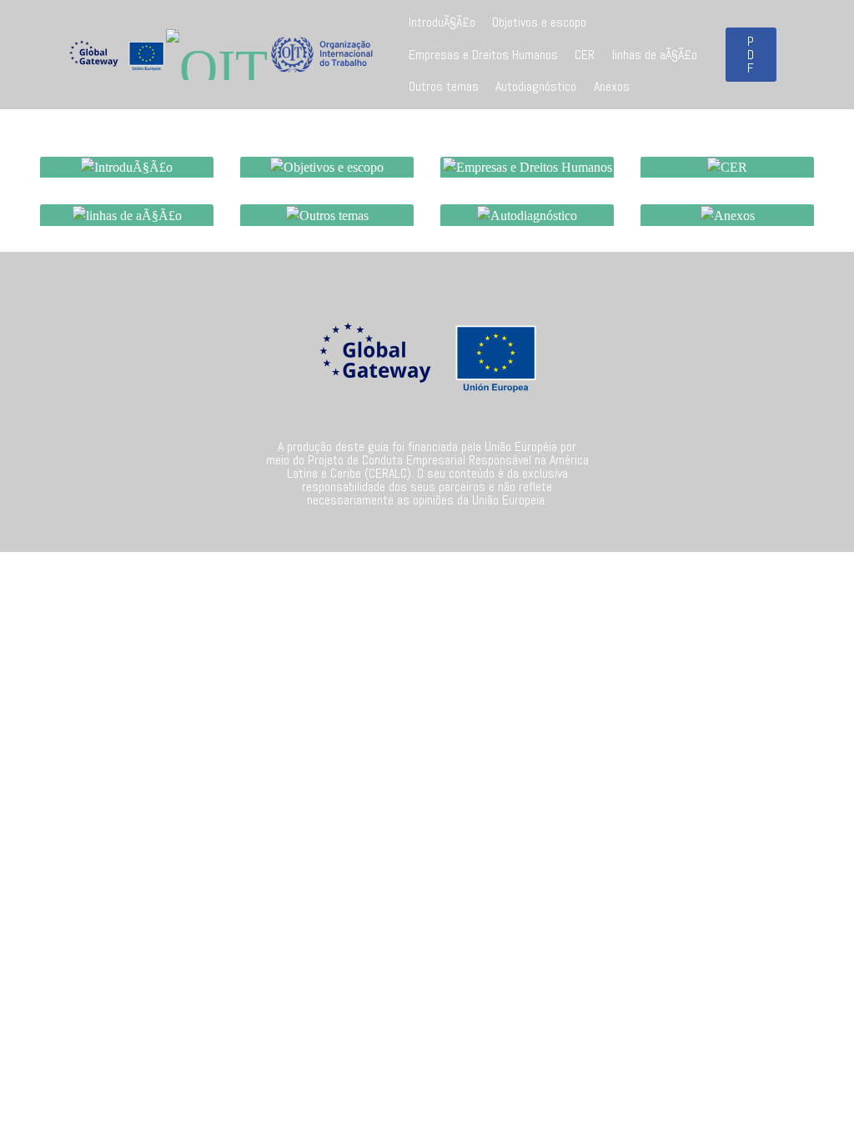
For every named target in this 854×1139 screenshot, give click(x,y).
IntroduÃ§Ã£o (442, 22)
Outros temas (444, 86)
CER (585, 54)
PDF (751, 55)
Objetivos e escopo (539, 22)
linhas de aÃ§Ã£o (654, 54)
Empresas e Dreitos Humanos (483, 54)
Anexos (612, 86)
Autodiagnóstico (535, 86)
